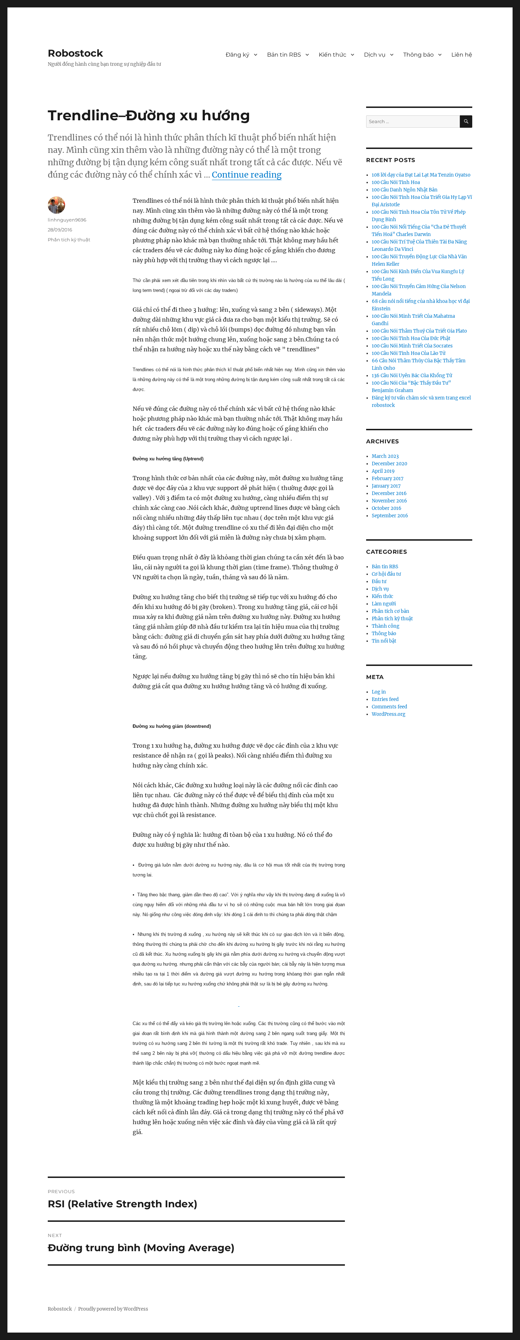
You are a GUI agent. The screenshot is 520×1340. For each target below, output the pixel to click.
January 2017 (386, 486)
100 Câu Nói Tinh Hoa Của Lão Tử (408, 353)
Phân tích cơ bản (390, 611)
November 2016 (389, 501)
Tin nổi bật (384, 641)
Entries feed (385, 699)
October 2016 (386, 508)
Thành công (385, 626)
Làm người (384, 604)
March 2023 (385, 456)
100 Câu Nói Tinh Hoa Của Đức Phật (411, 338)
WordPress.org (388, 714)
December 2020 (389, 464)
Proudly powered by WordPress (113, 1309)
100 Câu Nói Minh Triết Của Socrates (412, 346)
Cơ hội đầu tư (386, 574)
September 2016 (390, 516)
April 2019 (383, 471)
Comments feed (389, 707)
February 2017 (388, 479)
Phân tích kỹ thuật (69, 239)
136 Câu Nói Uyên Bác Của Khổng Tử (412, 376)
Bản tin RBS (284, 54)
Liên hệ (461, 54)
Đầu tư (379, 582)
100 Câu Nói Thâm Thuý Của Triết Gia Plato (419, 331)
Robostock (75, 53)
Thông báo (418, 54)
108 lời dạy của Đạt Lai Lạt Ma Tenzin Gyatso (421, 175)
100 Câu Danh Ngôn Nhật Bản (405, 190)
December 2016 (389, 493)
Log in (379, 692)
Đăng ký (237, 54)
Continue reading (247, 174)
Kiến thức (332, 54)
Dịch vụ (375, 54)
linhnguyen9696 (67, 220)
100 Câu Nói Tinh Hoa (396, 182)
